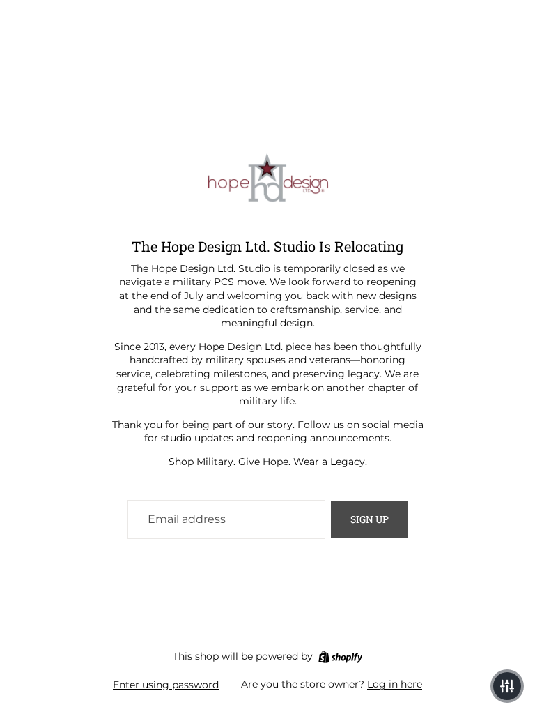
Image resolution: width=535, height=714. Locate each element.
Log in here (394, 684)
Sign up (369, 519)
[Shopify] (340, 657)
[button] (507, 686)
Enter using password (166, 684)
